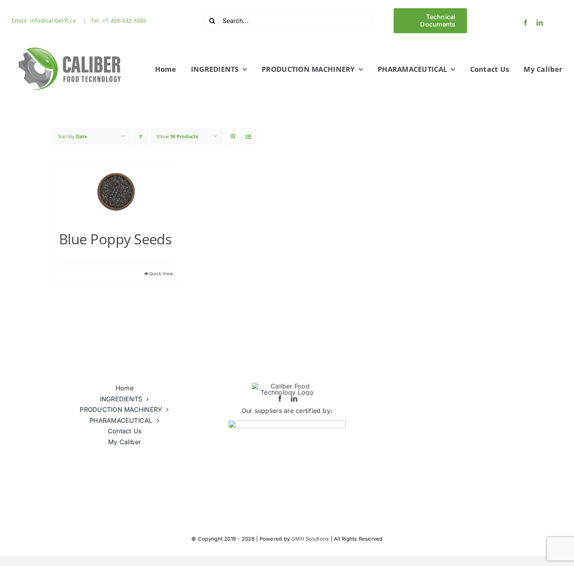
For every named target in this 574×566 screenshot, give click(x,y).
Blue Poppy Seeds (115, 239)
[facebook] (525, 23)
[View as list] (248, 136)
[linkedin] (540, 23)
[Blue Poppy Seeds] (116, 192)
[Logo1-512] (70, 44)
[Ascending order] (140, 136)
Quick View (161, 273)
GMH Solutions (310, 539)
